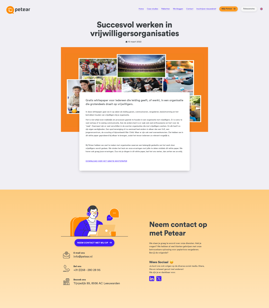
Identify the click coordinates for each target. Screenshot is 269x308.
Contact (189, 9)
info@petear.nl (82, 256)
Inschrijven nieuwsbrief (206, 9)
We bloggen (178, 9)
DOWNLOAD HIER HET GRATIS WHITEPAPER (106, 161)
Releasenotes (249, 9)
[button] (94, 242)
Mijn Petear (227, 9)
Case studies (152, 9)
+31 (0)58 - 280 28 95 (86, 270)
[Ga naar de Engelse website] (261, 9)
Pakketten (165, 9)
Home (141, 9)
